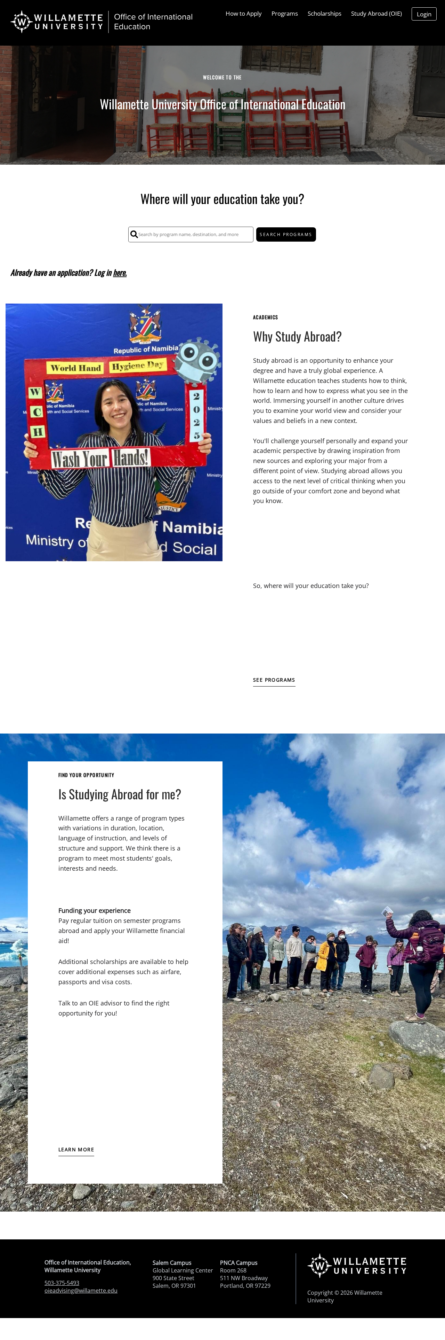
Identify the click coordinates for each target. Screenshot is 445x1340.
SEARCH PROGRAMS (286, 234)
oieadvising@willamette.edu (81, 1290)
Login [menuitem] (424, 14)
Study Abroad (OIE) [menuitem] (376, 13)
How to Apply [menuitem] (244, 13)
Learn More (76, 1149)
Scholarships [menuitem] (324, 13)
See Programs (274, 679)
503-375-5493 (61, 1283)
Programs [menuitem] (285, 13)
